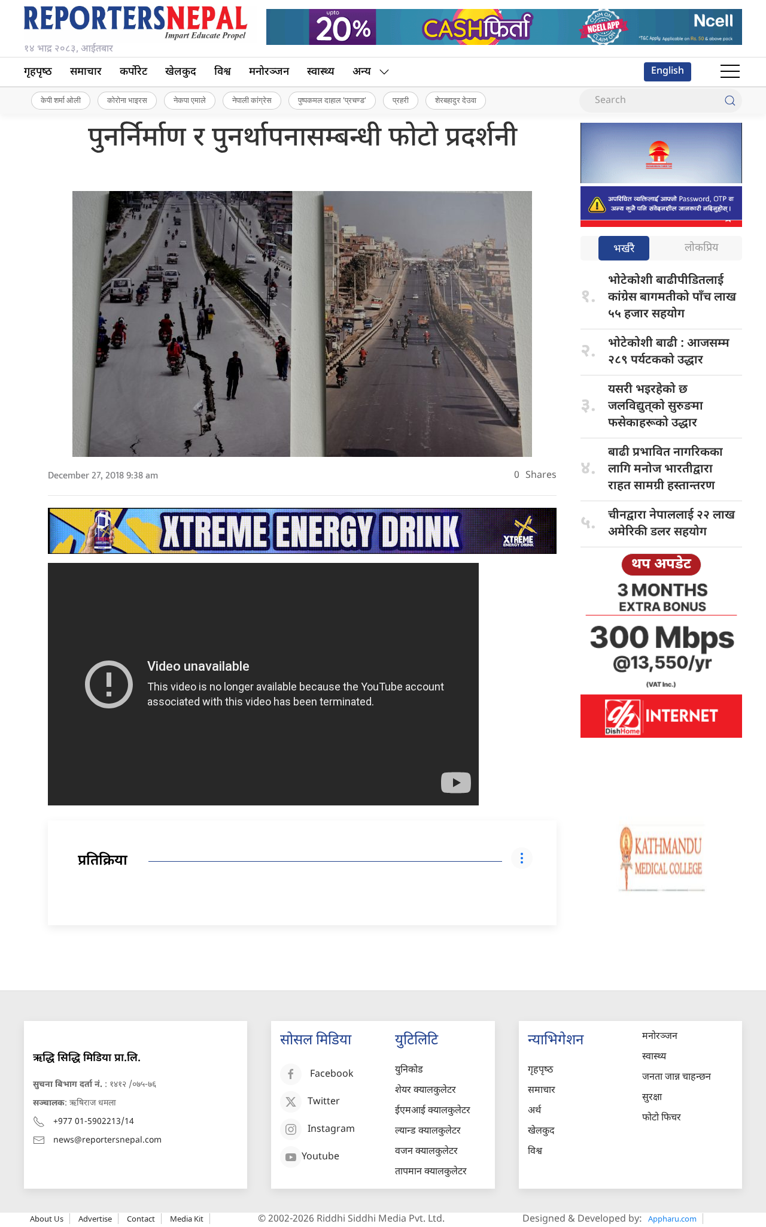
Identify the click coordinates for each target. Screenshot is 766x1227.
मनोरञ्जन (269, 72)
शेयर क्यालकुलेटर (425, 1090)
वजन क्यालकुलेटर (426, 1152)
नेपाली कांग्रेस (252, 100)
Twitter (324, 1102)
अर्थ (534, 1111)
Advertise (95, 1218)
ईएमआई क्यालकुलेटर (432, 1111)
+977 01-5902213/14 (93, 1122)
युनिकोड (409, 1070)
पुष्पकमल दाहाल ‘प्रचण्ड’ (332, 100)
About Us (46, 1218)
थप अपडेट (661, 564)
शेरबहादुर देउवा (455, 100)
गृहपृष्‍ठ (38, 72)
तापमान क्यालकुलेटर (431, 1172)
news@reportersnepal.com (107, 1140)
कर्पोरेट (133, 72)
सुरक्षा (652, 1098)
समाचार (86, 72)
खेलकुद (180, 72)
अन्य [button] (361, 72)
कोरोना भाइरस (127, 100)
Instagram (331, 1129)
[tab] (623, 249)
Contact (141, 1218)
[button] (730, 71)
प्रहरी (401, 100)
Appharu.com (672, 1218)
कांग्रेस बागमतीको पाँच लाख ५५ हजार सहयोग (672, 297)
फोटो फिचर (661, 1118)
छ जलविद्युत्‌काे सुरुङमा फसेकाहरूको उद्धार (655, 406)
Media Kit (186, 1218)
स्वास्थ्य (321, 72)
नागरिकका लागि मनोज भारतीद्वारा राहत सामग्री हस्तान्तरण (665, 469)
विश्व (222, 72)
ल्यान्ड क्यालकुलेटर (428, 1131)
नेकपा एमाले (190, 100)
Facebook (332, 1074)
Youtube (320, 1157)
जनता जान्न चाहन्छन (676, 1077)
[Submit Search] (730, 101)
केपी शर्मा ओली (61, 100)
